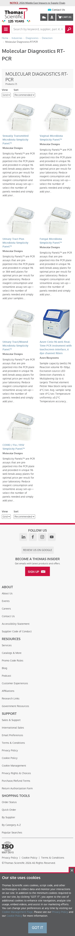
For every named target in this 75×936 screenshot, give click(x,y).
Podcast (6, 676)
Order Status (9, 802)
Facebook (33, 537)
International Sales (13, 727)
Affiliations (8, 691)
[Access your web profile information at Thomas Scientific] (52, 17)
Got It (37, 927)
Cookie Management (14, 765)
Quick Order (9, 810)
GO (69, 29)
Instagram (42, 537)
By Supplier (8, 817)
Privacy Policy (10, 750)
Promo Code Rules (12, 660)
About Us (7, 593)
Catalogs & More (11, 653)
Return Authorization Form (17, 788)
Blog (4, 668)
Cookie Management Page (17, 912)
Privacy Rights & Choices (16, 773)
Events (6, 601)
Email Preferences (12, 735)
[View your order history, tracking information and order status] (44, 17)
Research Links (10, 698)
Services (7, 645)
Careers (6, 608)
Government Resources (15, 706)
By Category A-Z (11, 825)
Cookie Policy (9, 758)
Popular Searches (12, 832)
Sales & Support (11, 720)
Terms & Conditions (13, 743)
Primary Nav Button (6, 29)
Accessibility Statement (15, 624)
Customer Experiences (15, 683)
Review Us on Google (37, 550)
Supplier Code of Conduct (17, 631)
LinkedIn (23, 537)
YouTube (52, 537)
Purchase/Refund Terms (16, 781)
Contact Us (58, 10)
